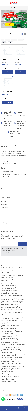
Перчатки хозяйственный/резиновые (10, 373)
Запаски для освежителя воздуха (9, 293)
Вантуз (3, 314)
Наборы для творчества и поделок (9, 354)
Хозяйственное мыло (16, 363)
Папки (2, 269)
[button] (14, 33)
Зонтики (22, 354)
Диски (2, 301)
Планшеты (20, 265)
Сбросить (10, 42)
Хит (3, 39)
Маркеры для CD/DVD (6, 275)
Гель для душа (4, 323)
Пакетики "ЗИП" (5, 368)
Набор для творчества (6, 346)
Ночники (14, 299)
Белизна (13, 287)
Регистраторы (12, 267)
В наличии (14, 39)
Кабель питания (5, 309)
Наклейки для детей (6, 352)
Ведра (7, 322)
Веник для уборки (15, 322)
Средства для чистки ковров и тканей (10, 378)
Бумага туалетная (5, 312)
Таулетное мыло (5, 363)
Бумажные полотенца (17, 312)
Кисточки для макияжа (6, 292)
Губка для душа (18, 359)
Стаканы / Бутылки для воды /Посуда (10, 347)
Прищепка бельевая (6, 376)
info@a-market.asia (8, 171)
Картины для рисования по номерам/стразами (12, 344)
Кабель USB (14, 306)
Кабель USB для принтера (7, 307)
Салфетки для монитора (12, 301)
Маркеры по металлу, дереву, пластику (10, 279)
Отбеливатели (20, 366)
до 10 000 (21, 39)
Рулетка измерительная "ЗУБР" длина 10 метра (7, 91)
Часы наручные (15, 342)
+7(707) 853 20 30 (9, 163)
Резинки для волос (18, 346)
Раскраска (3, 350)
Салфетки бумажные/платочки (8, 381)
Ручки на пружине (5, 272)
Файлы (19, 267)
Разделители (4, 267)
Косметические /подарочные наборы (10, 325)
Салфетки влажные (6, 383)
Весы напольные (5, 304)
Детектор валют (15, 304)
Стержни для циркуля (17, 270)
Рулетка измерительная (7, 379)
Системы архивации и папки (12, 269)
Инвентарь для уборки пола (8, 366)
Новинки (8, 39)
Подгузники (4, 374)
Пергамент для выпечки (7, 371)
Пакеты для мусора (15, 368)
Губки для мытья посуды (7, 333)
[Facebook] (18, 399)
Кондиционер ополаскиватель (8, 328)
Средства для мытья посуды (8, 288)
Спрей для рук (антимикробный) (9, 290)
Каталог (9, 7)
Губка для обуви (18, 331)
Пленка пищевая (15, 311)
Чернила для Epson (5, 299)
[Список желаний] (12, 47)
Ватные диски (15, 383)
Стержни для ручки (5, 270)
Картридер (13, 309)
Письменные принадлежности (8, 285)
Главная (3, 7)
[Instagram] (20, 399)
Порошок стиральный (13, 374)
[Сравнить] (12, 49)
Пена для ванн (14, 370)
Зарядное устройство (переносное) (9, 302)
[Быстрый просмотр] (12, 45)
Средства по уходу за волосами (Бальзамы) (11, 295)
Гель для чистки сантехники (8, 330)
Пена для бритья (5, 370)
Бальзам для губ (5, 287)
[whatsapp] (22, 399)
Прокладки (15, 376)
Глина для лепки (5, 349)
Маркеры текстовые (6, 280)
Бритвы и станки (5, 311)
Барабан (22, 302)
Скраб (18, 361)
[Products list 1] (14, 19)
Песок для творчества (13, 350)
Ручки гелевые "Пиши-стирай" (8, 274)
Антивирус (20, 299)
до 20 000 (4, 42)
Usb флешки (22, 301)
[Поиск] (26, 3)
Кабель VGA (18, 307)
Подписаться (22, 244)
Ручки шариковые (5, 283)
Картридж (20, 309)
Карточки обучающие (16, 349)
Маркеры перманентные (7, 277)
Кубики (22, 350)
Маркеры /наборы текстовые (8, 282)
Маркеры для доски (18, 275)
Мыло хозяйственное (6, 365)
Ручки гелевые (14, 283)
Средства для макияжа (6, 331)
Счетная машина (5, 306)
